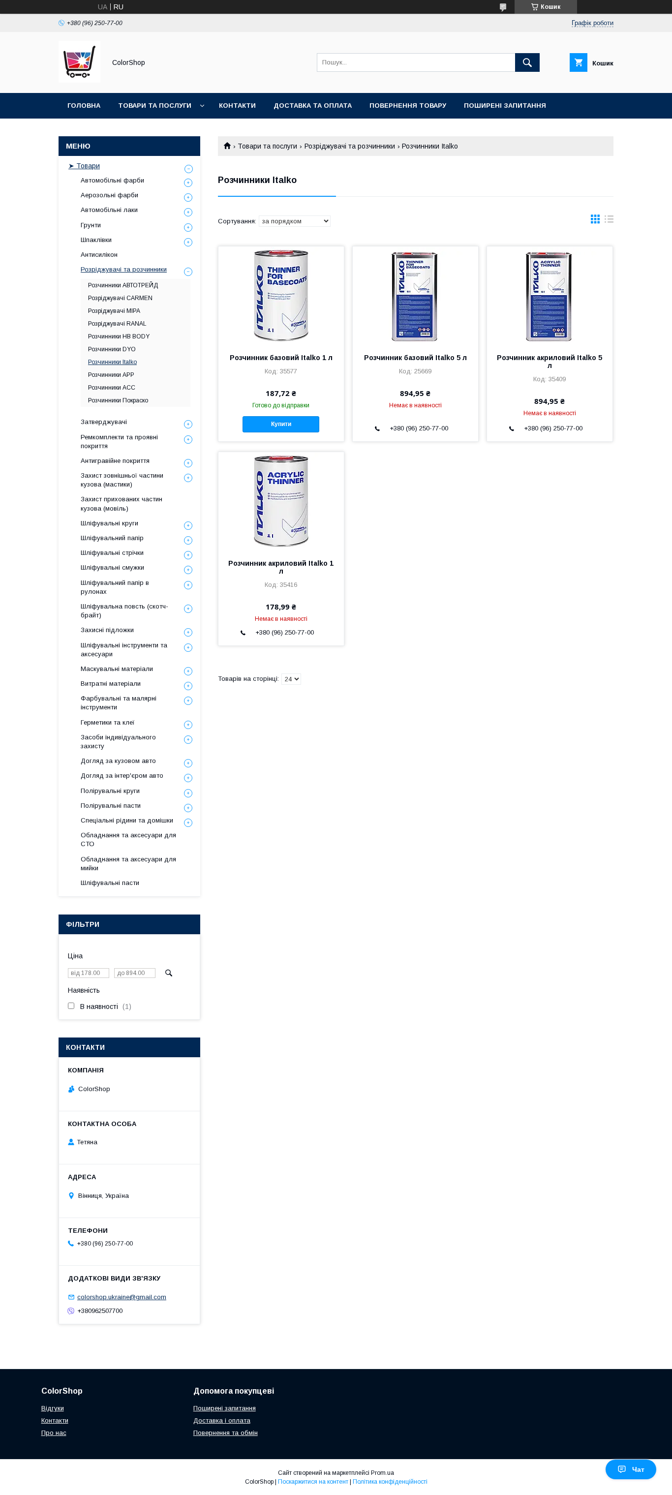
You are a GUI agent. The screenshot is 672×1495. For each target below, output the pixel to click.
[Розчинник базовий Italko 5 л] (415, 295)
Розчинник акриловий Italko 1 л (281, 567)
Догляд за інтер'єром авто (122, 775)
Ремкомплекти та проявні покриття (119, 441)
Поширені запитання (505, 105)
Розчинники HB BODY (119, 336)
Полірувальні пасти (111, 805)
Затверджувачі (104, 422)
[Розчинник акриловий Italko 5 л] (549, 295)
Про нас (53, 1432)
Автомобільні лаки (109, 210)
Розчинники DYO (112, 349)
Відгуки (52, 1408)
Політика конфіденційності (390, 1481)
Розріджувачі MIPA (114, 310)
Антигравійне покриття (115, 460)
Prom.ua (382, 1472)
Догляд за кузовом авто (118, 760)
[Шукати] (527, 62)
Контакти (237, 105)
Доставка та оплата (313, 105)
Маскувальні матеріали (117, 668)
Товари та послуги (154, 105)
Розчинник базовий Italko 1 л (281, 358)
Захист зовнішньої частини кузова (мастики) (122, 480)
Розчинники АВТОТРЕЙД (123, 285)
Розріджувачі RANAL (117, 323)
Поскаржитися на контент (313, 1481)
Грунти (91, 225)
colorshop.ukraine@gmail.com (121, 1297)
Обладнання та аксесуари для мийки (128, 863)
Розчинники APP (111, 374)
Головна (83, 105)
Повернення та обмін (225, 1432)
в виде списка (609, 221)
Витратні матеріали (111, 683)
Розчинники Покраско (118, 400)
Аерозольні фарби (109, 195)
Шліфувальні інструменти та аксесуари (124, 649)
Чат (638, 1469)
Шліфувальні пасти (110, 882)
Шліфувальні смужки (112, 567)
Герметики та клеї (108, 722)
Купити (281, 424)
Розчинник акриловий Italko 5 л (549, 361)
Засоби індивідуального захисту (118, 741)
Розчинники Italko (112, 362)
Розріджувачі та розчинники (350, 146)
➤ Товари (84, 166)
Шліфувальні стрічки (112, 552)
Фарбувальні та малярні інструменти (118, 703)
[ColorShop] (79, 80)
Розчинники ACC (111, 387)
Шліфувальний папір (112, 538)
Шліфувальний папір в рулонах (115, 587)
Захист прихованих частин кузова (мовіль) (121, 503)
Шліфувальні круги (109, 523)
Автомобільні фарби (112, 180)
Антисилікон (99, 254)
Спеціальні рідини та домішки (127, 820)
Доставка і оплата (221, 1420)
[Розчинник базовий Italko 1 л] (281, 295)
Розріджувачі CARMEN (120, 298)
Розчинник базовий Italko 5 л (415, 358)
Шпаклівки (96, 240)
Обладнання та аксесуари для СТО (128, 839)
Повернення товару (407, 105)
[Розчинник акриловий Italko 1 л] (281, 501)
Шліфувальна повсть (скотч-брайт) (124, 611)
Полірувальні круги (110, 790)
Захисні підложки (107, 630)
